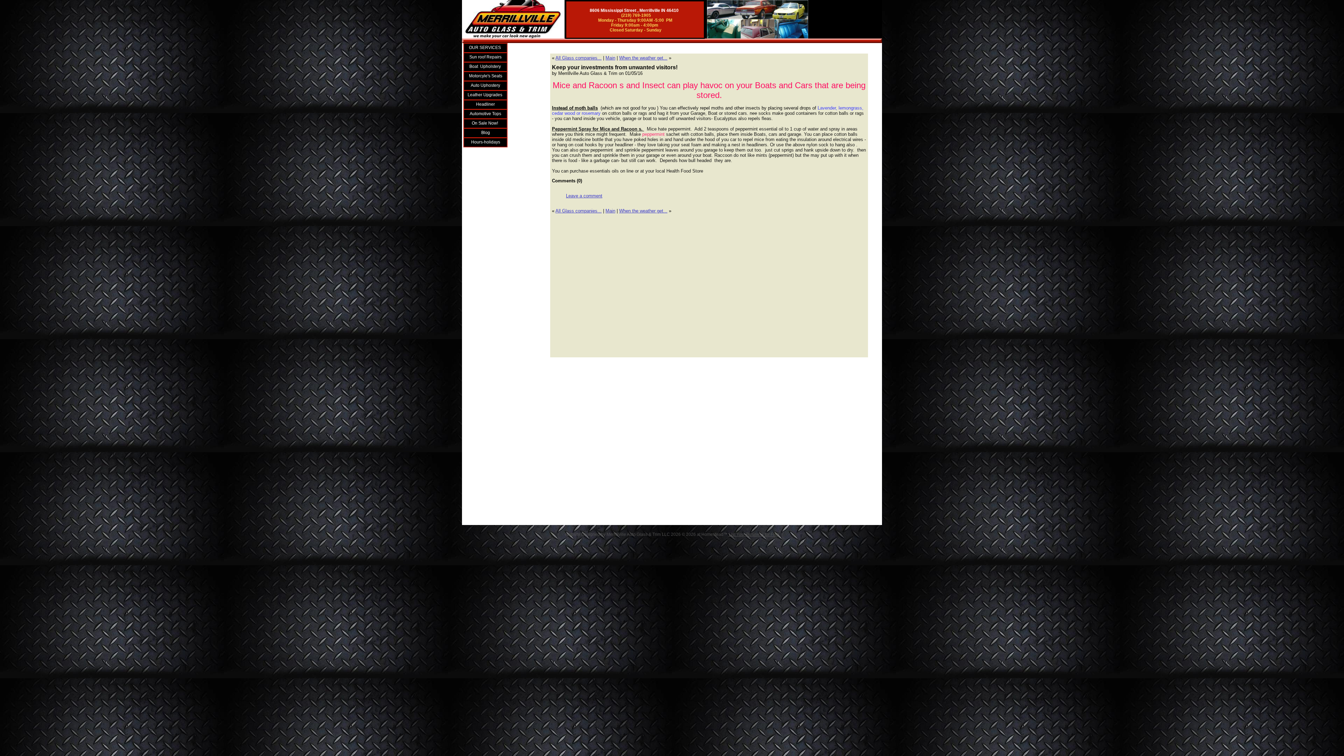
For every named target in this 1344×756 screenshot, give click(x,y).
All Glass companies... (578, 58)
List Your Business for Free (754, 534)
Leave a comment (584, 195)
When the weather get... (643, 58)
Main (610, 58)
